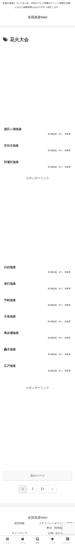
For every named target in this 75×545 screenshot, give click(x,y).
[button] (67, 472)
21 (42, 488)
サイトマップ (19, 533)
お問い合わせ (55, 533)
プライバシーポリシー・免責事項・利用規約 (55, 525)
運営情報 (19, 523)
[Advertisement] (37, 83)
